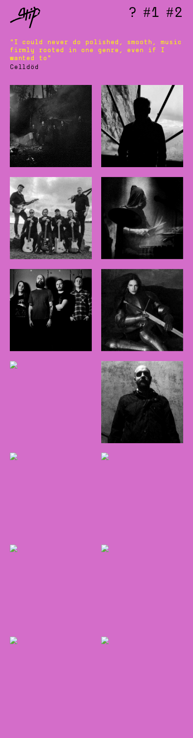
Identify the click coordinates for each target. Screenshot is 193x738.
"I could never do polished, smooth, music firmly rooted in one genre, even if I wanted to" (96, 50)
